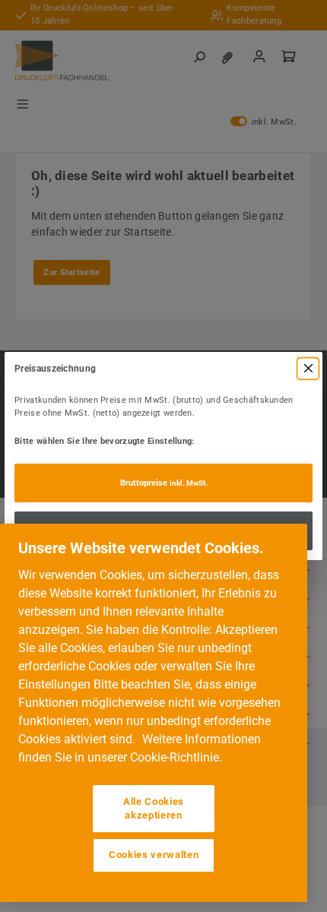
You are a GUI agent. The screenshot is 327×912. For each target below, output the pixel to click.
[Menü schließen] (308, 368)
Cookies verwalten (153, 854)
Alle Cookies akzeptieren (153, 808)
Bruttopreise (164, 483)
